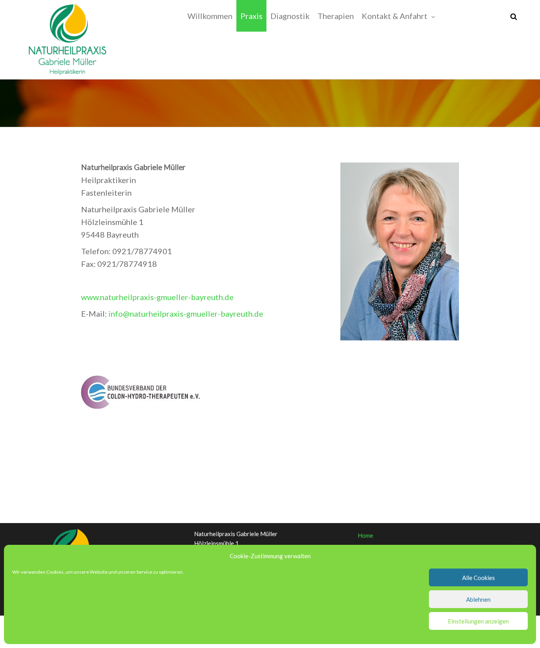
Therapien (335, 16)
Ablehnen (478, 599)
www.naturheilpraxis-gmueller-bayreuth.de (157, 297)
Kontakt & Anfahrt (394, 16)
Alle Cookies (478, 577)
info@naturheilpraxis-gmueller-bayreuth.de (185, 313)
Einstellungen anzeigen (478, 621)
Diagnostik (290, 16)
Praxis (251, 16)
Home (365, 535)
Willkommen (209, 16)
